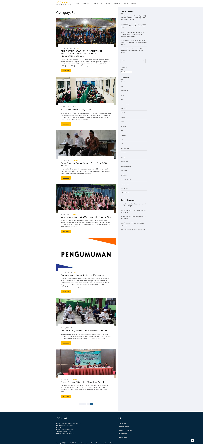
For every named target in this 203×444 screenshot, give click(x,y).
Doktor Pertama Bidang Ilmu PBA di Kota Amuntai (83, 382)
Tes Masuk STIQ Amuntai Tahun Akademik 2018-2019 (84, 330)
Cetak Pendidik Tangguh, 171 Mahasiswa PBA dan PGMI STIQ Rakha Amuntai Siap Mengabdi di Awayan (134, 42)
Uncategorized (125, 184)
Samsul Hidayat (125, 223)
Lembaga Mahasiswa (130, 3)
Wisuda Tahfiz (124, 188)
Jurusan (123, 122)
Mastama (123, 135)
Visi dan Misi (122, 423)
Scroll (192, 440)
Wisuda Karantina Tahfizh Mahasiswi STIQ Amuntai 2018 (86, 217)
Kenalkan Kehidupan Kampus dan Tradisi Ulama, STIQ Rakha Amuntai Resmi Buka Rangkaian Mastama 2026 (132, 34)
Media (122, 139)
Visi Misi (76, 3)
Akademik (117, 3)
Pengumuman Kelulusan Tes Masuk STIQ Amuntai (83, 275)
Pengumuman (86, 3)
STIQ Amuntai (63, 2)
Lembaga (108, 3)
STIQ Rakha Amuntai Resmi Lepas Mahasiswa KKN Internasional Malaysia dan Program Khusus (133, 50)
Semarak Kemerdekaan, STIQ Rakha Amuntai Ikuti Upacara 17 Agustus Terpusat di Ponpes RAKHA (133, 26)
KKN (122, 131)
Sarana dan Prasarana (125, 430)
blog (122, 99)
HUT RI (123, 113)
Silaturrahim (124, 162)
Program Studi (97, 3)
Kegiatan (123, 126)
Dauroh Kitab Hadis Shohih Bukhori (136, 229)
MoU (122, 144)
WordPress (110, 443)
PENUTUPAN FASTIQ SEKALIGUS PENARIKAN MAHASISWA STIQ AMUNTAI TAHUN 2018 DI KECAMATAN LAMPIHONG (81, 53)
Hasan (77, 48)
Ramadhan (124, 153)
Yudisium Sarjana (125, 193)
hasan (122, 210)
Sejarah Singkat (124, 427)
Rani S (122, 229)
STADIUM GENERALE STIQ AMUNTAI (77, 109)
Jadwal (123, 117)
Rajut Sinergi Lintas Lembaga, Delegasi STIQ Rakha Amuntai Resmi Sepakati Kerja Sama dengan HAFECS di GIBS (133, 17)
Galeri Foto (124, 108)
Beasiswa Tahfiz (125, 91)
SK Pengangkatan (126, 166)
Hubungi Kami (123, 433)
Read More (66, 70)
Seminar (123, 157)
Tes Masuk (123, 175)
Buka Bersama (125, 104)
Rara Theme (96, 443)
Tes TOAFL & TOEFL (126, 179)
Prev (81, 404)
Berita (122, 95)
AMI (122, 86)
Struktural (124, 170)
